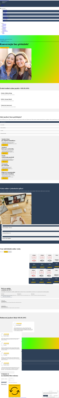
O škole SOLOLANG (4, 1)
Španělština (4, 20)
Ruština (3, 33)
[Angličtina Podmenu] (6, 9)
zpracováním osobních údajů (23, 397)
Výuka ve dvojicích (5, 17)
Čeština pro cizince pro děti (6, 18)
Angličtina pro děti (4, 25)
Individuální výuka (5, 10)
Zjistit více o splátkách (6, 296)
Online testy (2, 5)
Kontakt (3, 2)
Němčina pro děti (5, 15)
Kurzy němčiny (4, 14)
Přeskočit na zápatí (7, 0)
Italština (3, 32)
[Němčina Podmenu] (5, 12)
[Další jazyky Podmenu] (6, 19)
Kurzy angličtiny (5, 11)
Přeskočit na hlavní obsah (2, 0)
